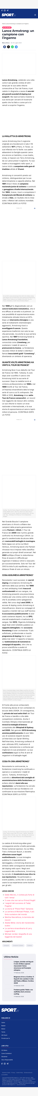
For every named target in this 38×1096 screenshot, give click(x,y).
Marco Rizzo (6, 43)
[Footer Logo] (19, 1010)
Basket (3, 1025)
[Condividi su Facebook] (4, 46)
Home (3, 23)
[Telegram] (8, 10)
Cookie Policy (19, 1072)
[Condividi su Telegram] (16, 46)
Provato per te (5, 1038)
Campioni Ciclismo (18, 945)
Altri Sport (7, 27)
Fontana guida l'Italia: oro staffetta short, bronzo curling (23, 992)
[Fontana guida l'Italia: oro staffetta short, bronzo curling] (8, 993)
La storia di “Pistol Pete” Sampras (19, 909)
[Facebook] (2, 10)
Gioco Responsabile (7, 1059)
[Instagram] (5, 10)
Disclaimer (4, 1056)
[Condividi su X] (8, 46)
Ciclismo (29, 945)
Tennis (3, 1032)
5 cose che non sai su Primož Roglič (20, 900)
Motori (3, 1029)
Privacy (13, 1072)
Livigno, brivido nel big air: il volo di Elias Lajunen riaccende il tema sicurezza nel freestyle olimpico (24, 966)
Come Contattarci (6, 1053)
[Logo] (9, 14)
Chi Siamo (4, 1050)
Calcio (3, 1022)
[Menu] (35, 15)
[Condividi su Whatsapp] (12, 46)
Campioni (6, 945)
